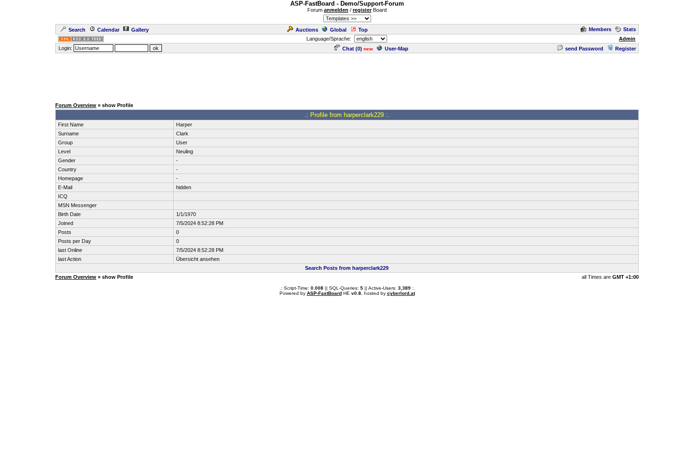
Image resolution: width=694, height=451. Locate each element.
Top (363, 30)
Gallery (140, 30)
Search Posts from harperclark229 (347, 268)
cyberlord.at (401, 293)
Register (625, 48)
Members (600, 29)
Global (338, 30)
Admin (627, 39)
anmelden (336, 10)
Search (76, 30)
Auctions (307, 30)
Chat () (352, 48)
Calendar (108, 30)
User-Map (396, 48)
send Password (584, 48)
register (362, 10)
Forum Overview (75, 105)
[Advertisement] (347, 75)
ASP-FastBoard (324, 293)
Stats (629, 29)
